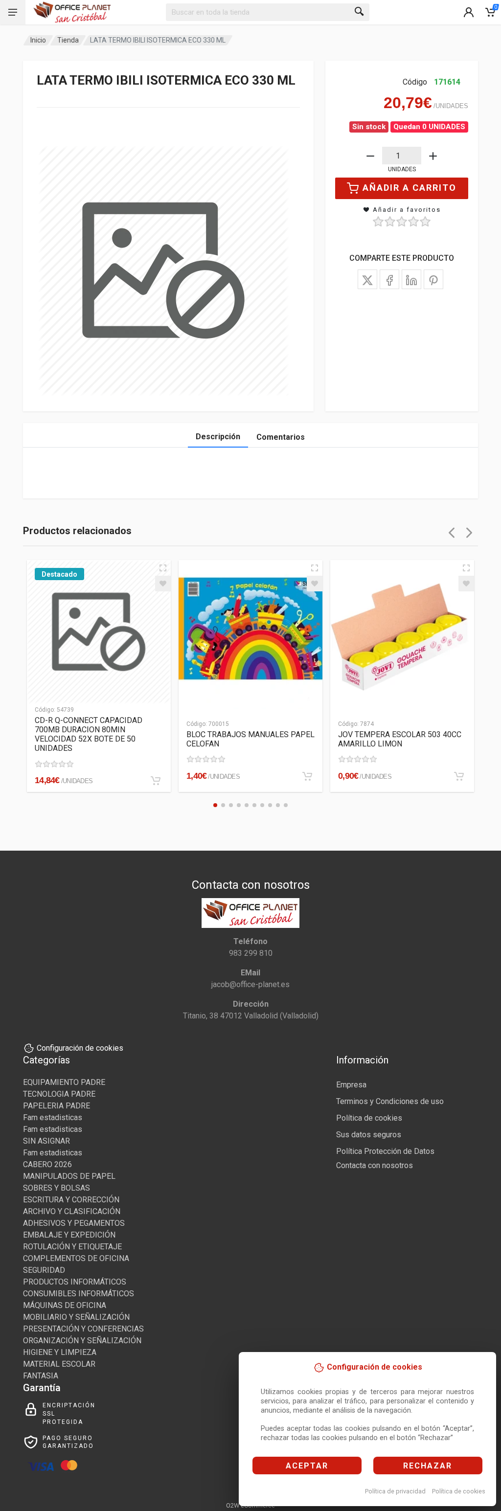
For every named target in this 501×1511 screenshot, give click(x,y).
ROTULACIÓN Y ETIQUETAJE (72, 1246)
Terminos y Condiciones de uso (390, 1101)
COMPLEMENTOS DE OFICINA (76, 1258)
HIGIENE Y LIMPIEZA (59, 1352)
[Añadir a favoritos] (163, 583)
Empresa (351, 1084)
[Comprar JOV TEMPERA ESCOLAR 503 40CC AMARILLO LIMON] (459, 776)
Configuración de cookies (80, 1048)
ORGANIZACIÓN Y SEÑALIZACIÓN (82, 1340)
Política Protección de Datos (385, 1151)
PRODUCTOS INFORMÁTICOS (74, 1281)
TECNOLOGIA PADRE (59, 1094)
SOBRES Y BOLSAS (56, 1188)
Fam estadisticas (52, 1117)
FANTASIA (40, 1375)
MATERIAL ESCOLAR (59, 1364)
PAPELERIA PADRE (56, 1105)
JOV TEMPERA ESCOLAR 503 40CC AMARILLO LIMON (399, 739)
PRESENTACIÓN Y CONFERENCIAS (83, 1328)
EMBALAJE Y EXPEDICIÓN (69, 1235)
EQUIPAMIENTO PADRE (64, 1082)
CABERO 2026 (47, 1164)
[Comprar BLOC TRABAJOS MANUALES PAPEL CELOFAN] (307, 776)
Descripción (218, 436)
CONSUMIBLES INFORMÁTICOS (78, 1293)
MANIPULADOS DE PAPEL (69, 1176)
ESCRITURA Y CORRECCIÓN (71, 1199)
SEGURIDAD (44, 1270)
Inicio (38, 40)
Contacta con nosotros (374, 1165)
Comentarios (280, 437)
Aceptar (307, 1465)
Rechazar (427, 1465)
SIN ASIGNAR (46, 1141)
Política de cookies (458, 1491)
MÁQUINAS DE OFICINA (64, 1305)
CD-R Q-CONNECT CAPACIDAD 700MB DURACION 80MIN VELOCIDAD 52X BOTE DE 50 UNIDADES (88, 734)
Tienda (68, 40)
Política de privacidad (395, 1491)
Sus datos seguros (368, 1134)
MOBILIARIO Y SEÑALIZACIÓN (76, 1317)
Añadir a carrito (409, 187)
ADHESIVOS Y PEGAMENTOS (74, 1223)
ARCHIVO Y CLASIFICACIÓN (71, 1211)
